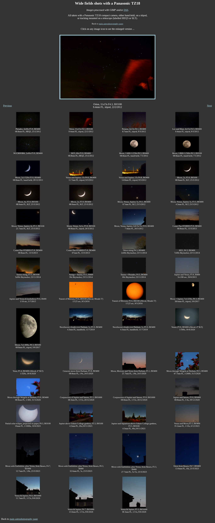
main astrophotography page (111, 24)
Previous (7, 105)
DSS (126, 10)
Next (209, 105)
